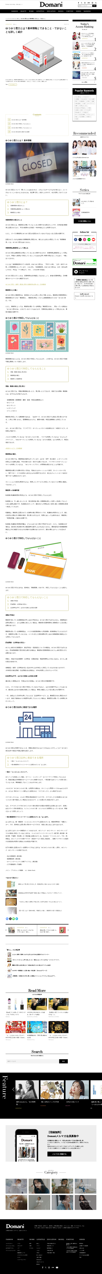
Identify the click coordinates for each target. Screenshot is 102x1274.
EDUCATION (51, 11)
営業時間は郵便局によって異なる (20, 209)
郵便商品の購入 (15, 375)
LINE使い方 (85, 112)
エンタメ (38, 1248)
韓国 (90, 107)
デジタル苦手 (88, 110)
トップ (7, 18)
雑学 (30, 1243)
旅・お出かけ (39, 1255)
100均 (88, 101)
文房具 (76, 118)
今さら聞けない (13, 84)
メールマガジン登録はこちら (84, 244)
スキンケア (19, 1245)
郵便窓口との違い (16, 212)
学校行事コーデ (50, 1245)
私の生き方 (39, 1259)
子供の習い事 (50, 1250)
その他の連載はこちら (84, 221)
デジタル (31, 1248)
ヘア (18, 1248)
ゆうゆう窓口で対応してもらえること (21, 123)
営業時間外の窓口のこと (18, 205)
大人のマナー (87, 96)
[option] (27, 1094)
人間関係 (77, 99)
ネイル (18, 1257)
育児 (76, 101)
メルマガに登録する (59, 1154)
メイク (18, 1243)
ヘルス (38, 1250)
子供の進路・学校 (51, 1252)
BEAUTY (23, 11)
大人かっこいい (90, 114)
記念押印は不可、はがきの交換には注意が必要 (24, 607)
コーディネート (9, 1243)
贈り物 (38, 1264)
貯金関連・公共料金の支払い (19, 604)
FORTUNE (69, 11)
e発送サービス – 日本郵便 (14, 448)
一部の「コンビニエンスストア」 (20, 761)
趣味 (93, 101)
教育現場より (50, 1248)
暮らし (18, 18)
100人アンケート (40, 1262)
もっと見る (84, 82)
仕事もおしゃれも (83, 105)
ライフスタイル (12, 18)
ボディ (18, 1250)
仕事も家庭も (78, 103)
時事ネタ (89, 116)
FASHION (14, 11)
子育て (38, 1252)
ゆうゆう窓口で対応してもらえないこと (22, 127)
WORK (31, 11)
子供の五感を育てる (51, 1243)
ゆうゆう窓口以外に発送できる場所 (20, 131)
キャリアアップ (91, 103)
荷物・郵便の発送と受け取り (19, 372)
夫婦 (84, 103)
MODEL (61, 11)
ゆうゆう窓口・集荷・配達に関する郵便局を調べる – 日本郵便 (26, 284)
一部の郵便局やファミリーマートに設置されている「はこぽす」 (29, 764)
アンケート (83, 271)
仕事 (30, 1245)
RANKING (87, 11)
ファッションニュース (10, 1250)
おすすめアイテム (9, 1248)
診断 (76, 105)
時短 (76, 116)
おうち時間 (92, 99)
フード (38, 1245)
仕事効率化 (82, 101)
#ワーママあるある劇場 (80, 114)
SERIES (78, 11)
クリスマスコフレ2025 (22, 1255)
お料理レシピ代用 (79, 110)
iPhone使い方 (78, 112)
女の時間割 (82, 116)
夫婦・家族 (39, 1257)
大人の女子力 (84, 99)
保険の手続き (14, 600)
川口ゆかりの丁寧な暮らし (80, 107)
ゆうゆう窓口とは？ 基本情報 (19, 119)
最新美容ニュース (21, 1252)
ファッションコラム (10, 1245)
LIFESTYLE (40, 11)
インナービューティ (21, 1259)
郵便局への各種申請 (16, 379)
